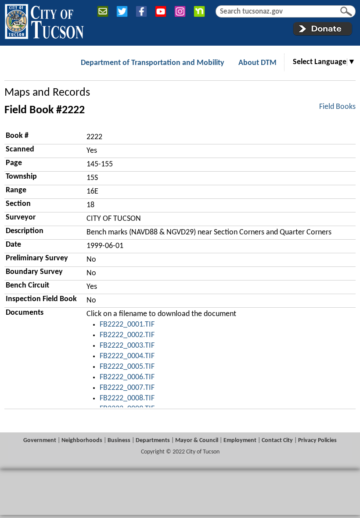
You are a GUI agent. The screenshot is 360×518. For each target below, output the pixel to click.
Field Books (337, 107)
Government (39, 440)
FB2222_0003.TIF (127, 345)
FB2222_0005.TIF (127, 367)
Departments (153, 440)
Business (119, 440)
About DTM (257, 63)
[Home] (44, 20)
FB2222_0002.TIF (127, 335)
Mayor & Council (196, 440)
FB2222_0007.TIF (127, 388)
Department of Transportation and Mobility (152, 63)
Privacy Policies (317, 440)
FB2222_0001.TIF (127, 324)
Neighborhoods (81, 440)
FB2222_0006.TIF (127, 377)
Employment (239, 440)
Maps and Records (47, 93)
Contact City (277, 440)
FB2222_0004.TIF (127, 356)
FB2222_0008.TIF (127, 398)
